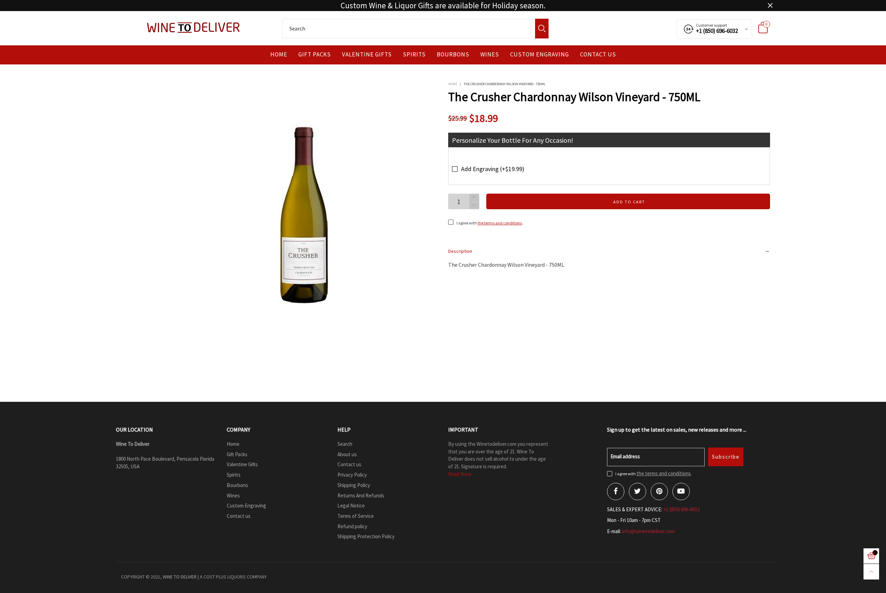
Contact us (598, 54)
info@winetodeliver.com (648, 531)
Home (278, 54)
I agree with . (489, 222)
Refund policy (352, 526)
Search (344, 444)
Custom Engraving (539, 54)
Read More (459, 474)
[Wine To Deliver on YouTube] (681, 491)
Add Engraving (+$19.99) (492, 169)
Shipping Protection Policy (366, 536)
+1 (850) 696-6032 (681, 509)
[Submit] (542, 28)
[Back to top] (871, 571)
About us (347, 454)
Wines (489, 54)
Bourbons (453, 54)
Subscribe (726, 456)
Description (460, 251)
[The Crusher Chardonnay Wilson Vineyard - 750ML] (304, 215)
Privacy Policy (352, 474)
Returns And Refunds (360, 495)
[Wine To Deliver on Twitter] (637, 491)
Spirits (414, 54)
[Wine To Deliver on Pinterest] (659, 491)
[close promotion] (770, 5)
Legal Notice (351, 505)
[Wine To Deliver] (194, 27)
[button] (474, 206)
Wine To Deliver (180, 577)
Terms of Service (355, 516)
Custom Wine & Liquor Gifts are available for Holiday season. (443, 5)
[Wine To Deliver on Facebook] (615, 491)
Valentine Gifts (367, 54)
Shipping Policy (353, 485)
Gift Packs (314, 54)
